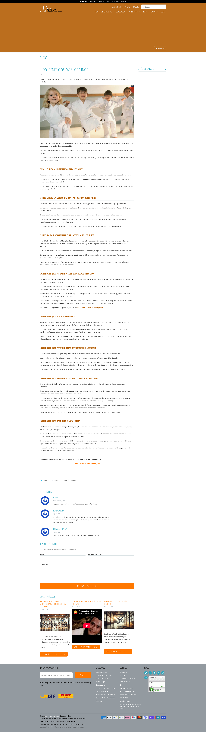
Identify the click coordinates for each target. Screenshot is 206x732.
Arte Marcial (106, 12)
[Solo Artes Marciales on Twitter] (146, 673)
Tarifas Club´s (125, 682)
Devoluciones (100, 685)
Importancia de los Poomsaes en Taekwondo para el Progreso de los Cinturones (53, 604)
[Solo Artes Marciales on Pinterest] (158, 673)
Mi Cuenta (135, 7)
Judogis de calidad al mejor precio (90, 308)
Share (56, 481)
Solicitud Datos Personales (105, 698)
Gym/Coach (134, 12)
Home (97, 12)
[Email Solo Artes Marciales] (146, 677)
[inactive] (156, 693)
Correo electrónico (95, 554)
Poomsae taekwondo (127, 691)
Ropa (145, 12)
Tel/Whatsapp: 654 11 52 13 (120, 7)
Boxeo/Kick (120, 12)
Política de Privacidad (103, 675)
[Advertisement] (103, 30)
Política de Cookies (102, 678)
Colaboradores (125, 701)
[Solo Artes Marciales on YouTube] (154, 673)
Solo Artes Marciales (52, 716)
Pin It (65, 481)
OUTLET (163, 12)
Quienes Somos (101, 672)
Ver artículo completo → (53, 654)
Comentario (44, 565)
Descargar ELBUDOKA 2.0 (129, 695)
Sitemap (99, 701)
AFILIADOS (124, 698)
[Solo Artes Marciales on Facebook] (150, 673)
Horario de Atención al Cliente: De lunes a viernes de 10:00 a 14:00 (130, 706)
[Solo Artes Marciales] (51, 10)
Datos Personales (102, 691)
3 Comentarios (44, 75)
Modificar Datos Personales (105, 695)
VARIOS (154, 12)
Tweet (45, 481)
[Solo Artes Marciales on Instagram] (162, 673)
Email (75, 481)
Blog (43, 58)
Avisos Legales (101, 682)
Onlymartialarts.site (127, 688)
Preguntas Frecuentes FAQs (105, 688)
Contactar (123, 675)
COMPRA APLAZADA (127, 678)
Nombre (43, 554)
